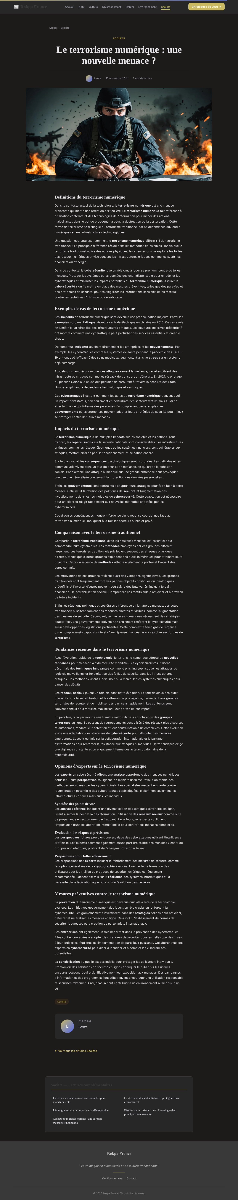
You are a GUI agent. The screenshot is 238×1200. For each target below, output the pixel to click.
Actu (81, 6)
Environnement (147, 6)
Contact (131, 1178)
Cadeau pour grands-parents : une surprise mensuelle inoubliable (77, 1120)
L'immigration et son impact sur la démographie (81, 1110)
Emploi (130, 6)
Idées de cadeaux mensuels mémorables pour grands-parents (79, 1099)
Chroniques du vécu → (206, 6)
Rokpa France (30, 6)
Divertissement (111, 6)
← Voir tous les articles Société (76, 1051)
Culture (93, 6)
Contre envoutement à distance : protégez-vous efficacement (151, 1099)
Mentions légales (112, 1178)
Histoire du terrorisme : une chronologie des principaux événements (149, 1112)
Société (165, 6)
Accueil (69, 6)
